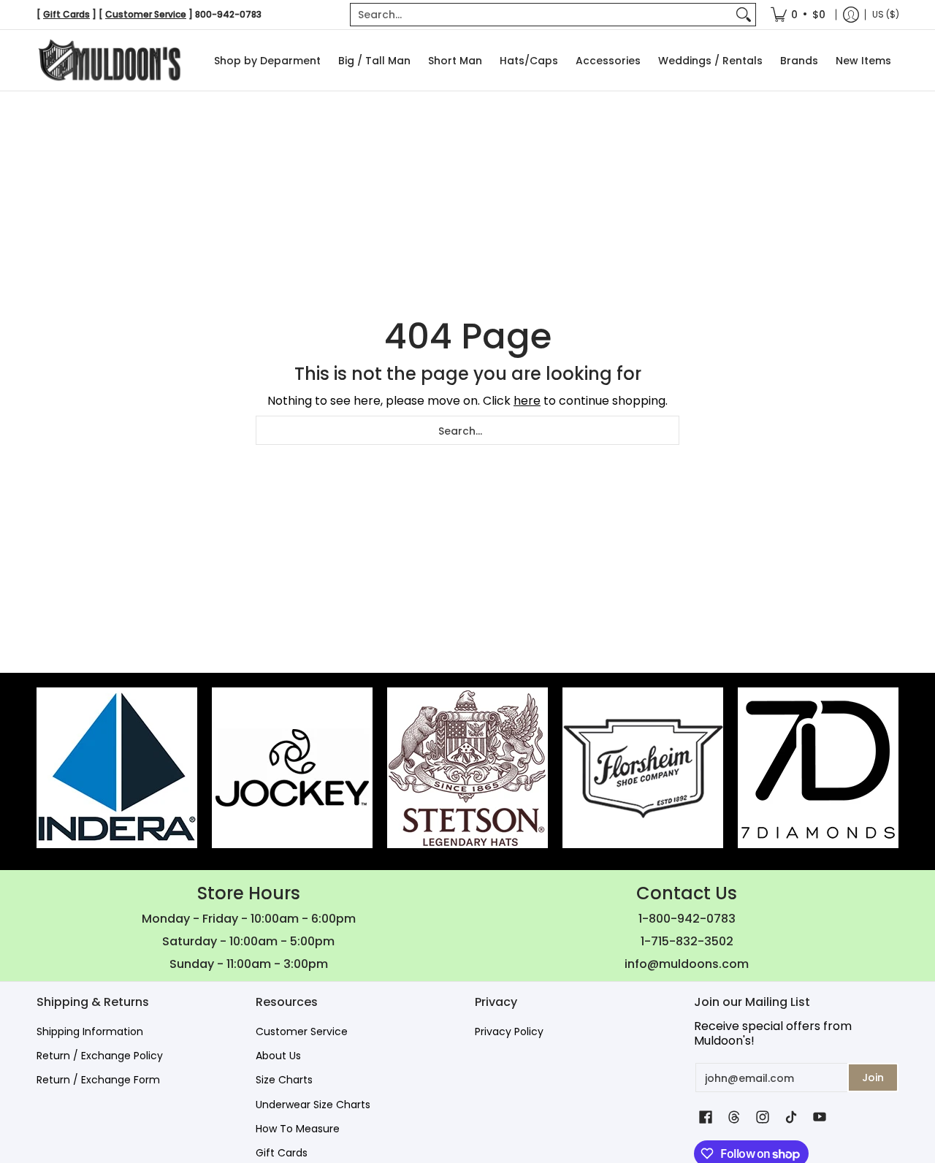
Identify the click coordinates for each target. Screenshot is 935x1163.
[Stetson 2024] (467, 767)
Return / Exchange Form (98, 1079)
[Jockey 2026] (292, 767)
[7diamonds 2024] (818, 767)
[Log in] (851, 14)
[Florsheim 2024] (642, 767)
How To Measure (298, 1128)
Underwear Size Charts (313, 1104)
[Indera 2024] (117, 767)
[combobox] (541, 15)
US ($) (885, 14)
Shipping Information (90, 1031)
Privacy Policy (509, 1031)
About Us (278, 1055)
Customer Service (302, 1031)
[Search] (743, 15)
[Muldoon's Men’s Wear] (110, 60)
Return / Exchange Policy (100, 1055)
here (527, 400)
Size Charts (284, 1079)
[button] (705, 1117)
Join (873, 1077)
